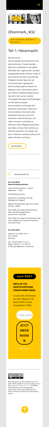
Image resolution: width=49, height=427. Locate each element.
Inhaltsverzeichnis (21, 174)
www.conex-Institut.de (17, 214)
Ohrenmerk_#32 (21, 32)
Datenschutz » (24, 348)
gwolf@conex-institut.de (23, 246)
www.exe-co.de (14, 222)
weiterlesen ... (17, 145)
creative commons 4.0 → (20, 385)
